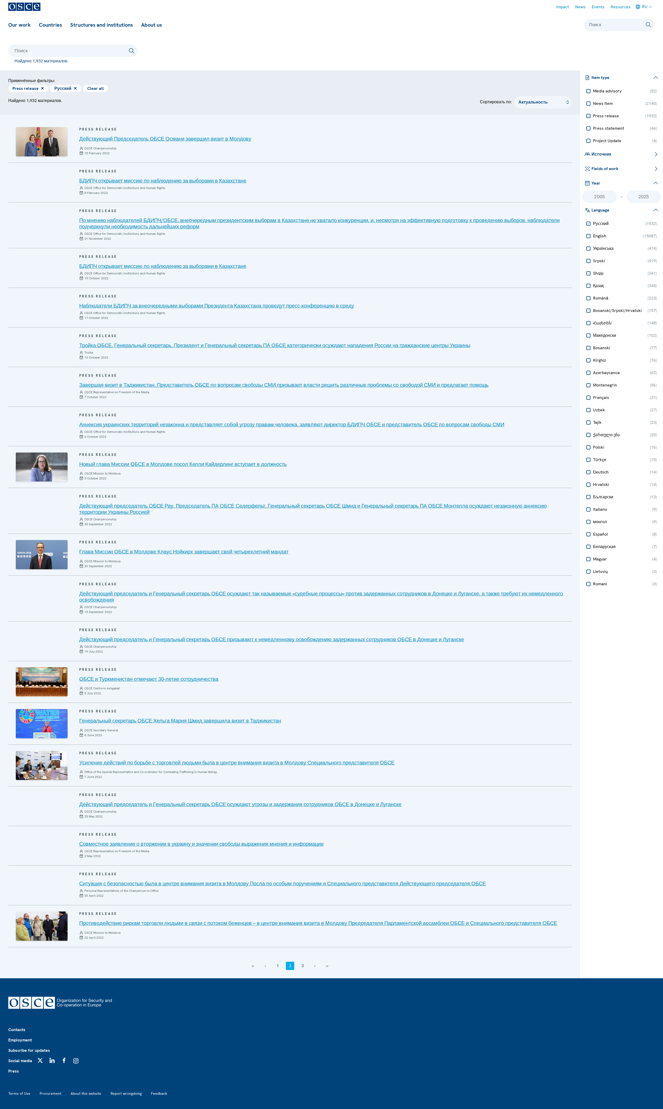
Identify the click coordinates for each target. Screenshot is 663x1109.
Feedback (159, 1093)
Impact (562, 7)
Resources (621, 7)
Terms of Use (19, 1093)
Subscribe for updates (29, 1050)
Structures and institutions (101, 24)
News (580, 7)
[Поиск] (648, 25)
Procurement (50, 1093)
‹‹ (253, 965)
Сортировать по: (496, 102)
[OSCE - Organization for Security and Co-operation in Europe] (24, 7)
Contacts (16, 1029)
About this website (86, 1093)
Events (598, 7)
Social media (20, 1060)
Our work (19, 24)
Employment (20, 1040)
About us (151, 24)
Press (13, 1071)
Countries (50, 24)
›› (327, 965)
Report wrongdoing (126, 1093)
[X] (40, 1060)
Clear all (95, 88)
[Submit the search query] (131, 51)
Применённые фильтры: (31, 80)
